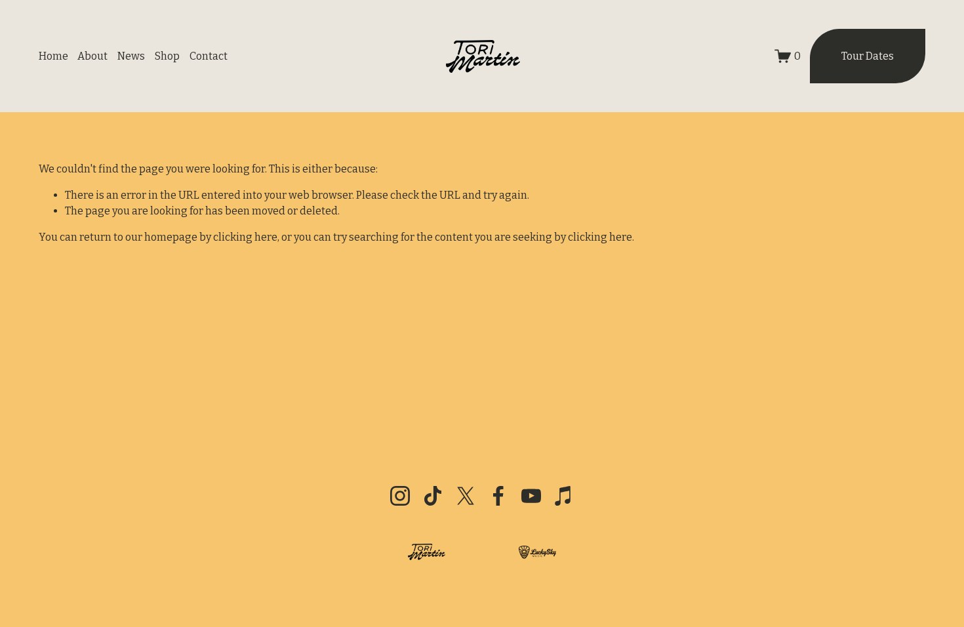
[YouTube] (531, 495)
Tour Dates (867, 56)
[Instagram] (400, 495)
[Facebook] (498, 495)
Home (53, 56)
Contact (209, 56)
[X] (465, 495)
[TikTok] (432, 495)
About (92, 56)
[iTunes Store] (563, 495)
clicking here (245, 237)
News (131, 56)
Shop (167, 56)
